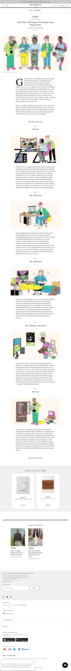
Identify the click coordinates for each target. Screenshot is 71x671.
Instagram (3, 597)
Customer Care (24, 605)
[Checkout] (66, 5)
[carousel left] (9, 491)
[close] (33, 662)
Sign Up (34, 588)
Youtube (7, 597)
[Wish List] (7, 5)
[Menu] (3, 5)
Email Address (6, 584)
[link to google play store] (22, 640)
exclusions (13, 578)
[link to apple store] (9, 640)
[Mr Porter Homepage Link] (35, 5)
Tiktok (11, 597)
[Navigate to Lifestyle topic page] (35, 16)
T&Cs (7, 578)
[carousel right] (62, 491)
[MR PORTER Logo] (9, 655)
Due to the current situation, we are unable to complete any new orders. (35, 2)
